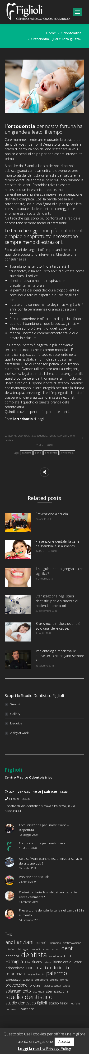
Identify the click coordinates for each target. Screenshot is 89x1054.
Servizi (15, 704)
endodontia (55, 956)
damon (55, 949)
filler (27, 962)
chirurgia (22, 949)
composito (35, 949)
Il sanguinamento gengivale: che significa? (60, 571)
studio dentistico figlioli (26, 1002)
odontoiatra (14, 967)
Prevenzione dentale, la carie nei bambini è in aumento (57, 543)
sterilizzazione (57, 991)
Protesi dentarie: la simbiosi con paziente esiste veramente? (48, 894)
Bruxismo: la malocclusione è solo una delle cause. (58, 626)
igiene (47, 962)
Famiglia (14, 961)
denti (38, 452)
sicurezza (38, 991)
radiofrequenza (52, 985)
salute (66, 985)
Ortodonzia (40, 435)
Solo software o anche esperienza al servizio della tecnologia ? (50, 861)
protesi (35, 985)
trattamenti (12, 1009)
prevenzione (16, 985)
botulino (10, 949)
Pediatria (54, 435)
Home (51, 33)
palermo (56, 973)
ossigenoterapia (35, 974)
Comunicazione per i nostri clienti (42, 843)
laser (78, 961)
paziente (28, 979)
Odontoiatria (71, 33)
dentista (34, 954)
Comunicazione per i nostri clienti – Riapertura (44, 827)
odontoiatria (37, 967)
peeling (54, 979)
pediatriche (41, 979)
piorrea (64, 979)
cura (46, 949)
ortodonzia (67, 452)
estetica (71, 955)
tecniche (75, 1003)
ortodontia (51, 452)
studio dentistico (29, 996)
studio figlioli (58, 1003)
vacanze (27, 1008)
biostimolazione (72, 943)
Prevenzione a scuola (52, 514)
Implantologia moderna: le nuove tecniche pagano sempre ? (60, 656)
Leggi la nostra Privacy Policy (44, 1048)
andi (10, 942)
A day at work (19, 733)
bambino (55, 943)
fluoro (37, 961)
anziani (25, 942)
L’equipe (16, 723)
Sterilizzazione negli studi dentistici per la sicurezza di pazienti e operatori (57, 601)
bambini (26, 452)
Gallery (15, 714)
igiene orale (62, 961)
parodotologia (13, 979)
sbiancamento (18, 990)
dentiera (12, 955)
